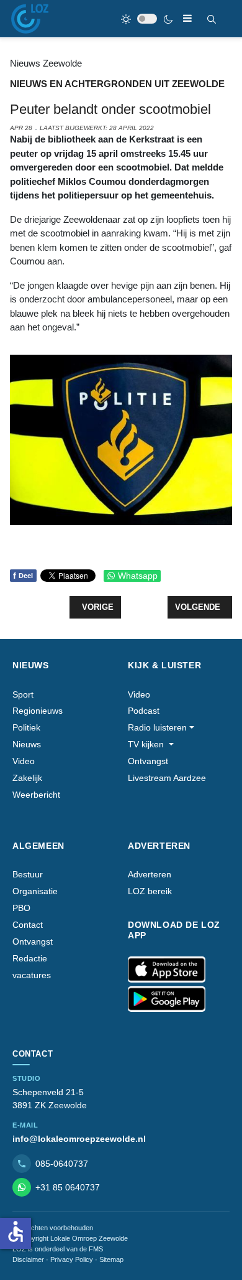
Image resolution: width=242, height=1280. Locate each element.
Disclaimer (28, 1259)
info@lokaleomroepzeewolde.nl (79, 1139)
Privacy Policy (71, 1259)
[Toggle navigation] (187, 18)
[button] (161, 727)
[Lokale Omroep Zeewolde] (30, 18)
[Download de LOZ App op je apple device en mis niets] (166, 969)
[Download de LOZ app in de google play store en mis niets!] (166, 999)
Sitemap (111, 1259)
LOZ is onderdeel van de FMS (57, 1249)
